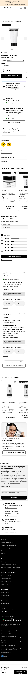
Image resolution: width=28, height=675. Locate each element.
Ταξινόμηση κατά (5, 224)
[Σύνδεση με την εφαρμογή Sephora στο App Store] (17, 619)
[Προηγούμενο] (2, 38)
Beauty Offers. (4, 625)
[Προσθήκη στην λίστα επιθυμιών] (15, 173)
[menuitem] (21, 8)
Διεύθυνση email (5, 486)
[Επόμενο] (25, 38)
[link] (14, 256)
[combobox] (14, 227)
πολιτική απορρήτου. (15, 483)
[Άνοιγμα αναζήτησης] (17, 7)
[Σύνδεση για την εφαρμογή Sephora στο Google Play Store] (7, 619)
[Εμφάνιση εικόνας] (14, 37)
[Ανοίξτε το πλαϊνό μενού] (2, 7)
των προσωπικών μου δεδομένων (16, 481)
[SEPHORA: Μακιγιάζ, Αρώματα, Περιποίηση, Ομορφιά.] (9, 7)
